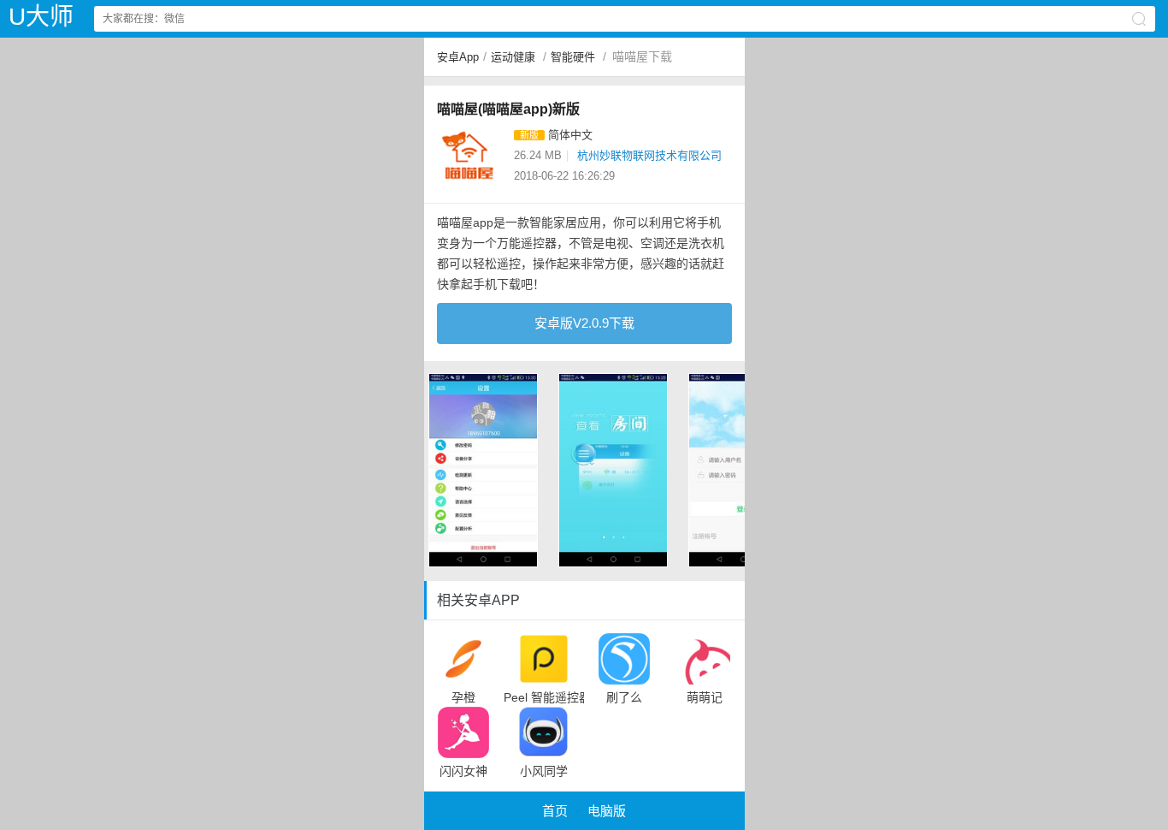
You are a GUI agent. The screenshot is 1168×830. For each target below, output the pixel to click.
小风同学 (544, 771)
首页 (555, 810)
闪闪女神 (463, 771)
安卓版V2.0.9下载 (584, 323)
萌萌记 (705, 697)
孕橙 (463, 697)
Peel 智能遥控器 (544, 697)
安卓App (458, 56)
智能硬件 (573, 56)
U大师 (41, 16)
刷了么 (624, 697)
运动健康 (513, 56)
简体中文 (570, 134)
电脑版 (606, 810)
